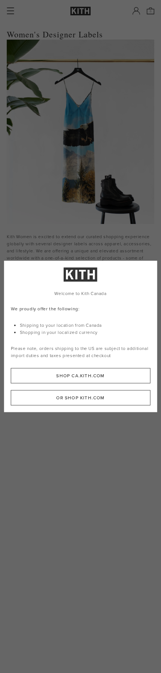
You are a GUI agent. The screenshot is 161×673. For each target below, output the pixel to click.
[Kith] (80, 11)
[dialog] (80, 336)
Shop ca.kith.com (80, 376)
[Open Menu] (10, 11)
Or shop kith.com (80, 398)
